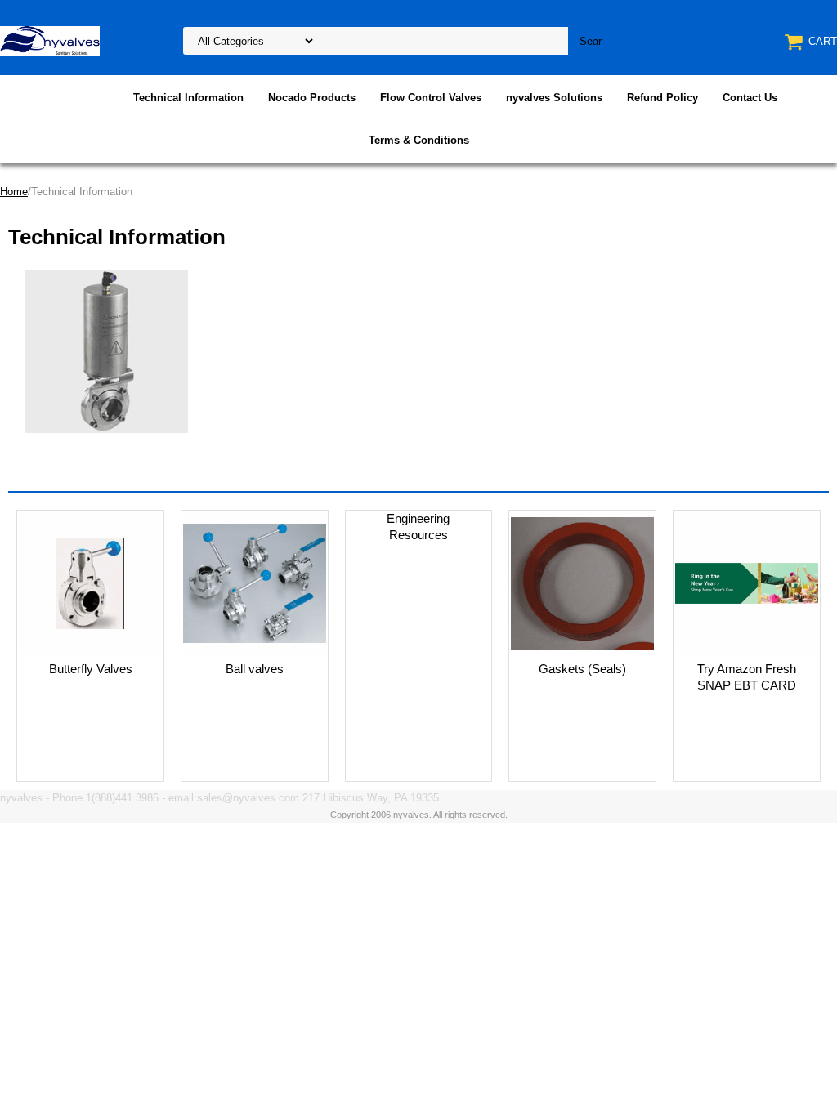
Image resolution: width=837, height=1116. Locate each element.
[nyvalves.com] (50, 39)
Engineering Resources (418, 526)
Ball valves (255, 669)
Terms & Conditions (419, 140)
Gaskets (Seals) (582, 669)
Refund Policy (662, 98)
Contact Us (750, 98)
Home (14, 191)
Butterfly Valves (90, 669)
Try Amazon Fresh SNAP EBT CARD (746, 677)
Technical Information (188, 98)
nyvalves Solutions (554, 98)
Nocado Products (312, 98)
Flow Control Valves (430, 98)
